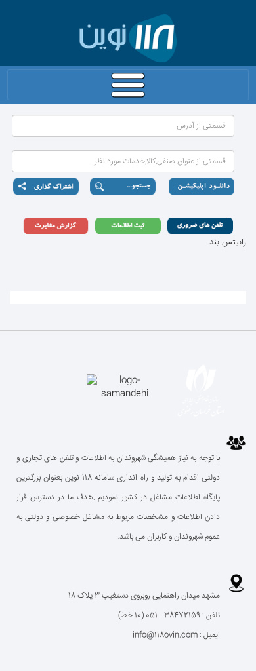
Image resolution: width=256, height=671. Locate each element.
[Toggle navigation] (128, 84)
